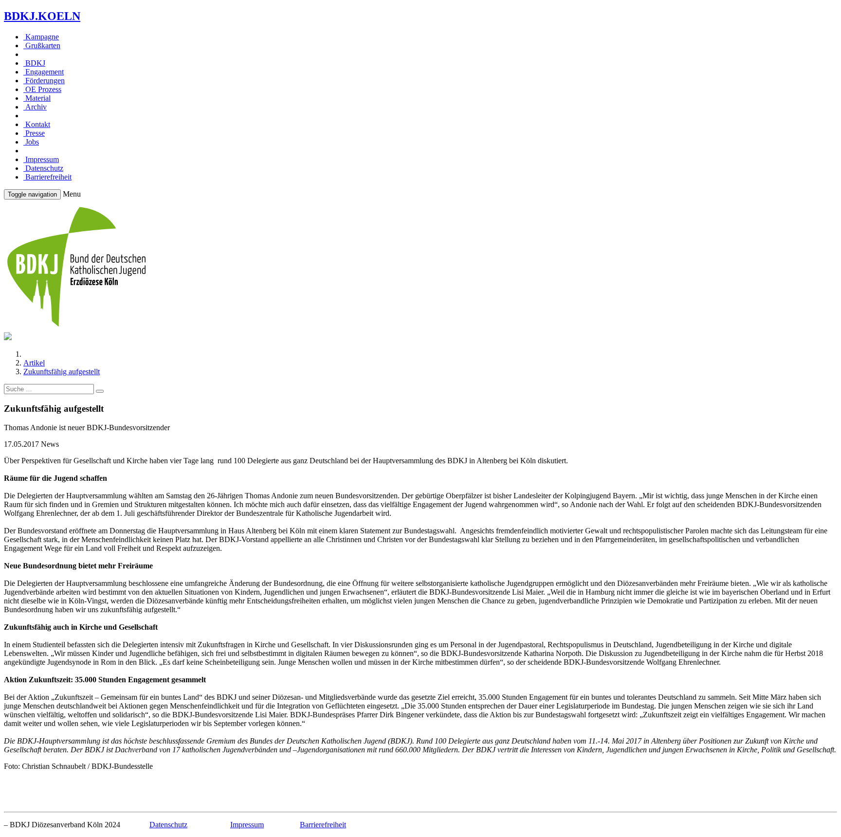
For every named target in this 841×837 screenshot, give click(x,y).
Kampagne (41, 37)
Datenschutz (43, 168)
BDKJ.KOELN (42, 16)
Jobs (31, 142)
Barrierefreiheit (47, 177)
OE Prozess (42, 89)
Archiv (35, 107)
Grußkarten (41, 45)
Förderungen (44, 80)
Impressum (41, 159)
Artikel (34, 363)
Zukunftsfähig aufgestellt (61, 371)
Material (37, 98)
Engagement (43, 72)
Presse (34, 133)
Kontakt (36, 124)
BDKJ (34, 63)
